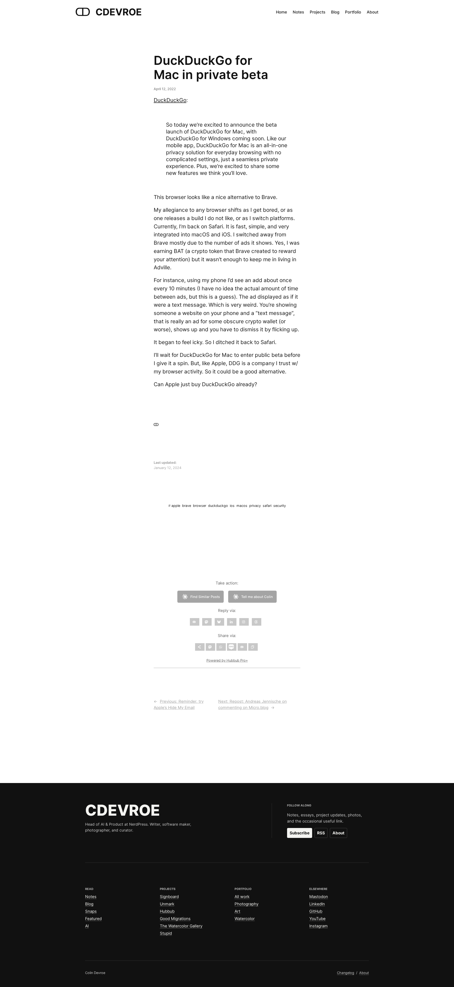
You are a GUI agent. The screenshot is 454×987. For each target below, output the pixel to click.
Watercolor (245, 918)
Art (237, 911)
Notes (90, 896)
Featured (93, 918)
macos (241, 506)
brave (186, 506)
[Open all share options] (200, 647)
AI (87, 926)
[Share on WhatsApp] (221, 647)
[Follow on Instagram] (244, 622)
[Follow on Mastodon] (207, 622)
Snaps (91, 911)
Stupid (166, 933)
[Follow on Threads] (256, 622)
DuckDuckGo (170, 100)
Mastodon (318, 896)
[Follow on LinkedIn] (231, 622)
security (279, 506)
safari (267, 506)
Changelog (345, 973)
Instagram (318, 926)
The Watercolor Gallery (181, 926)
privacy (255, 506)
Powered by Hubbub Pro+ (227, 660)
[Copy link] (253, 647)
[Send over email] (242, 647)
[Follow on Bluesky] (219, 622)
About (338, 833)
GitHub (315, 911)
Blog (89, 904)
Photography (246, 904)
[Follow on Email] (194, 622)
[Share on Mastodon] (210, 647)
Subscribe (300, 833)
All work (242, 896)
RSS (321, 833)
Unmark (167, 904)
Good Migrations (175, 918)
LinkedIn (317, 904)
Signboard (169, 896)
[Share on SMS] (231, 647)
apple (175, 506)
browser (199, 506)
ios (232, 506)
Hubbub (167, 911)
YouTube (317, 918)
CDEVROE (119, 12)
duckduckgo (218, 506)
